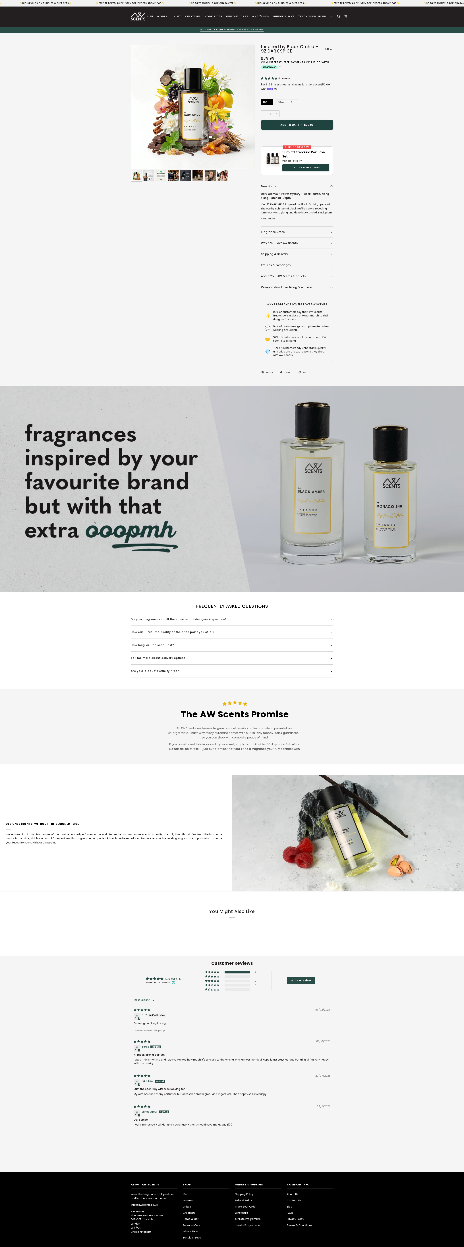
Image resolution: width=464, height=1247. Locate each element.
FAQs (290, 1213)
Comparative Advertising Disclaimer (287, 287)
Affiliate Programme (248, 1219)
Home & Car (190, 1219)
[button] (269, 78)
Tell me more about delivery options (158, 658)
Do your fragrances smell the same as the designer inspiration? (179, 619)
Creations (189, 1213)
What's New (190, 1231)
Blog (289, 1206)
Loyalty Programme (247, 1225)
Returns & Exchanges (276, 265)
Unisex (187, 1206)
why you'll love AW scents (279, 243)
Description (269, 186)
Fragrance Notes (273, 232)
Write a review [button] (301, 980)
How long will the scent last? (152, 645)
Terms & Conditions (299, 1225)
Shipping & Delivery (274, 254)
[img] (142, 1010)
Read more (268, 218)
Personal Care (191, 1225)
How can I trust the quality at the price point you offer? (172, 632)
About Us (292, 1194)
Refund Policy (243, 1200)
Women (188, 1200)
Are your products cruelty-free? (155, 671)
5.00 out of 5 (173, 979)
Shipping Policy (244, 1194)
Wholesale (241, 1213)
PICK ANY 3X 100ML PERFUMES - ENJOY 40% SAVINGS (117, 29)
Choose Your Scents (306, 167)
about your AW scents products (283, 276)
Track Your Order (245, 1206)
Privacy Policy (295, 1219)
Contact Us (294, 1200)
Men (185, 1194)
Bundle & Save (192, 1237)
